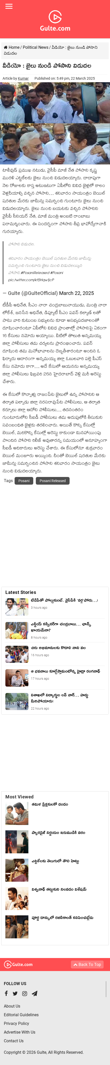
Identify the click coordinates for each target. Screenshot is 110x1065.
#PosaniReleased (35, 273)
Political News (35, 47)
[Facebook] (6, 994)
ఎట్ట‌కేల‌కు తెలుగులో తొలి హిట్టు (55, 862)
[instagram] (24, 994)
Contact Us (14, 1040)
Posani (23, 481)
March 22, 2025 (76, 293)
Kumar (23, 78)
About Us (12, 1006)
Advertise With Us (19, 1032)
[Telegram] (34, 994)
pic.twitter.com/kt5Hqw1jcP (31, 280)
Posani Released (53, 481)
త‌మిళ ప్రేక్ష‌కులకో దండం (50, 805)
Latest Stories (20, 592)
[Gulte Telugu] (55, 19)
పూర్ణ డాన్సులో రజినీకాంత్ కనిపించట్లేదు (64, 919)
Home (13, 47)
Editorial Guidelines (21, 1014)
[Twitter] (15, 994)
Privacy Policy (16, 1023)
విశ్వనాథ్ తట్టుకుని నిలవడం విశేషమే (60, 890)
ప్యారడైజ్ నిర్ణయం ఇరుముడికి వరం (58, 833)
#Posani (56, 273)
